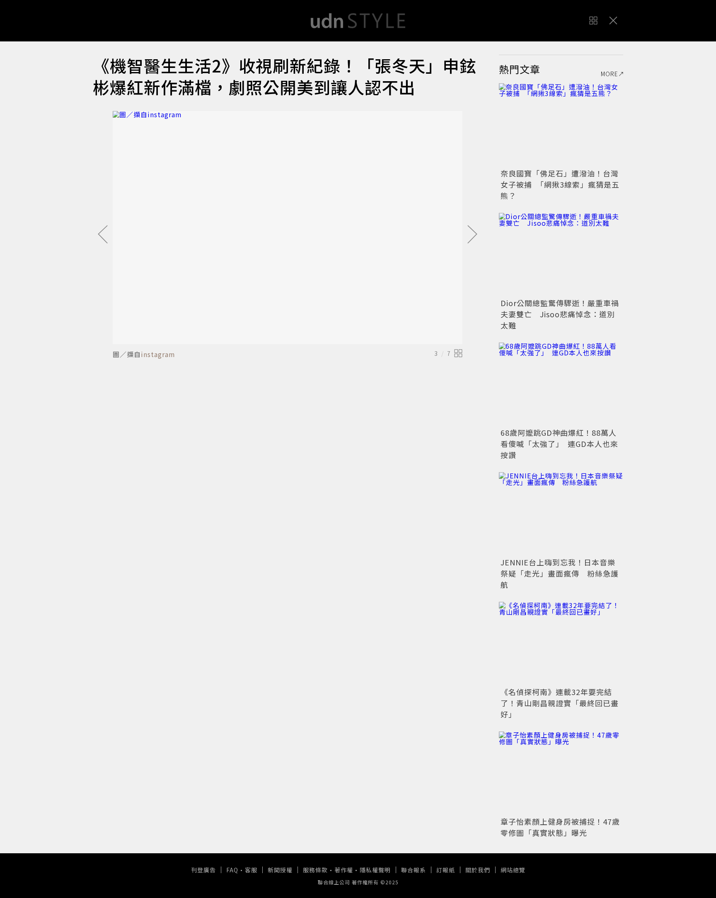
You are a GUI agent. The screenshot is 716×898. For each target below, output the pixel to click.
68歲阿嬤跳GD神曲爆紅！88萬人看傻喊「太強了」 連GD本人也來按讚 (559, 443)
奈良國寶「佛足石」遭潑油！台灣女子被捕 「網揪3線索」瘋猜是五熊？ (560, 184)
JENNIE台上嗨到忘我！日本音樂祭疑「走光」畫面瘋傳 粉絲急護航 (560, 573)
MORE (609, 74)
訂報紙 (445, 870)
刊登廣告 (203, 870)
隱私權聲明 (375, 870)
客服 (251, 870)
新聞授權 (280, 870)
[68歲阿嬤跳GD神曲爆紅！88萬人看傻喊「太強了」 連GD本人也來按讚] (561, 384)
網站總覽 (513, 870)
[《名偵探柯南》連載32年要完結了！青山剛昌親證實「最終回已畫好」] (561, 643)
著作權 (343, 870)
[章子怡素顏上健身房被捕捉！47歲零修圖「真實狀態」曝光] (561, 772)
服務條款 (315, 870)
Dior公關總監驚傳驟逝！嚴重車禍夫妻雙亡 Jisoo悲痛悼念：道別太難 (560, 314)
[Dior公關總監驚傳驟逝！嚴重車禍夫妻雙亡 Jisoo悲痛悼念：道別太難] (561, 254)
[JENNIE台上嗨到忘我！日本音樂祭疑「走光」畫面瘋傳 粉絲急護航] (561, 513)
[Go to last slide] (103, 235)
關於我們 (477, 870)
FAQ (232, 870)
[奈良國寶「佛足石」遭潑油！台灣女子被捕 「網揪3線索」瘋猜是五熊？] (561, 124)
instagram (158, 354)
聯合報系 (413, 870)
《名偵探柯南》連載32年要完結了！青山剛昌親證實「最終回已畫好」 (560, 702)
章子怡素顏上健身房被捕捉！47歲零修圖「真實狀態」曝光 (560, 827)
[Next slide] (472, 235)
